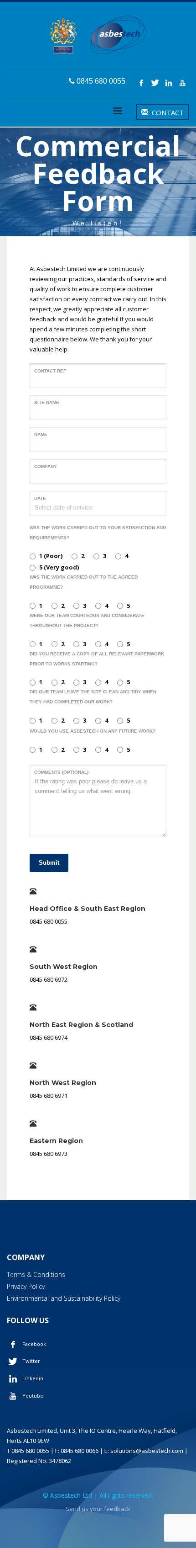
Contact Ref (50, 370)
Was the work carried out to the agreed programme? (84, 582)
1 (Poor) (50, 556)
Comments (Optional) (61, 772)
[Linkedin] (168, 83)
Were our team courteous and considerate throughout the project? (87, 620)
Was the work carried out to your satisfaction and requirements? (98, 532)
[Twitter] (155, 83)
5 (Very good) (59, 567)
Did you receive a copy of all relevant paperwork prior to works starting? (97, 658)
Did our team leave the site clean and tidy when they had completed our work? (93, 696)
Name (40, 434)
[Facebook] (141, 83)
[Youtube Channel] (182, 83)
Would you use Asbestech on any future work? (92, 731)
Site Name (46, 402)
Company (45, 466)
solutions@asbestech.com (146, 1451)
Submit (49, 862)
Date (40, 498)
